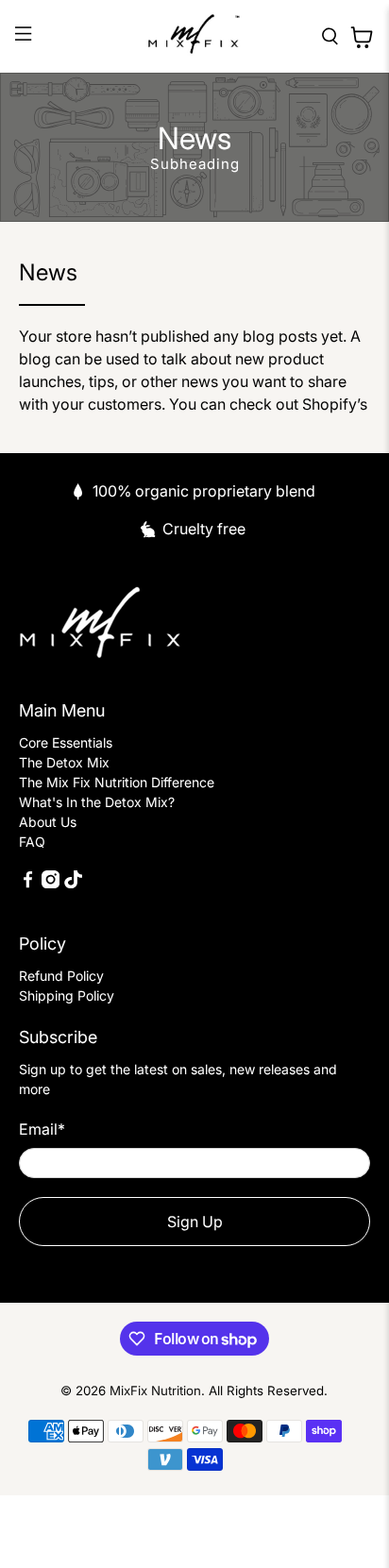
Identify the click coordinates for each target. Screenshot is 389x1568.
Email (42, 1129)
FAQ (32, 842)
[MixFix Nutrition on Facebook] (28, 883)
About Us (47, 822)
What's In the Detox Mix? (97, 802)
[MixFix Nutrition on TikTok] (73, 883)
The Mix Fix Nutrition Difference (116, 782)
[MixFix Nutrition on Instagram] (50, 883)
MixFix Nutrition (155, 1390)
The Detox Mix (64, 762)
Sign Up (195, 1221)
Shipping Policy (66, 995)
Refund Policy (61, 976)
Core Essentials (65, 742)
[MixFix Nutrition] (194, 36)
